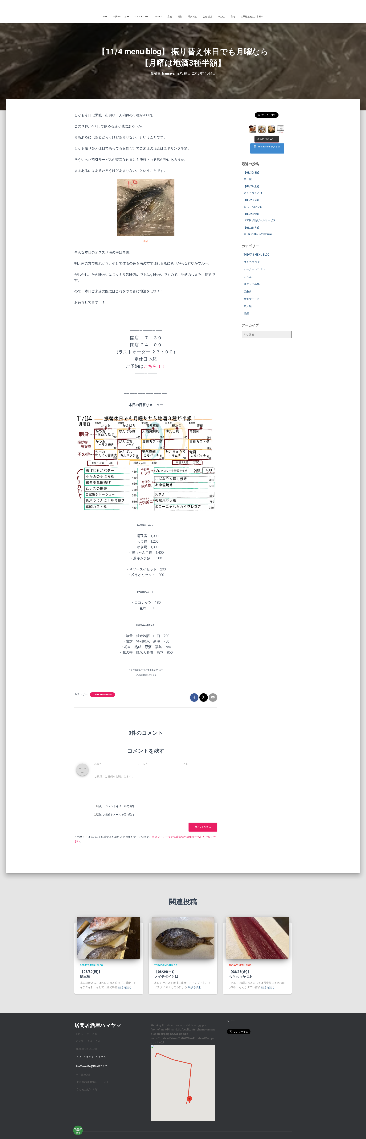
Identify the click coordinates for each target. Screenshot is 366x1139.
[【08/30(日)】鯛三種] (108, 937)
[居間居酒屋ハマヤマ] (183, 6)
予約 (232, 16)
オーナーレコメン (254, 269)
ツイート (232, 1020)
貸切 (180, 16)
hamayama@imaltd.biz (91, 1066)
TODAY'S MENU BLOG (102, 694)
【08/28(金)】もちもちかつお (241, 974)
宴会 (169, 16)
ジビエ (248, 276)
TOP (105, 16)
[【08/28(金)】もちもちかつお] (257, 937)
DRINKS (158, 16)
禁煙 (246, 313)
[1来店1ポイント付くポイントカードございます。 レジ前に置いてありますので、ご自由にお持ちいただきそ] (252, 129)
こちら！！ (155, 366)
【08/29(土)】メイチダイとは (166, 974)
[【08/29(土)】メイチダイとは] (183, 937)
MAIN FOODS (141, 16)
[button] (189, 1099)
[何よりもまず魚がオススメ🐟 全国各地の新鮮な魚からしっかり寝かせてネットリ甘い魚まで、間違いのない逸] (271, 129)
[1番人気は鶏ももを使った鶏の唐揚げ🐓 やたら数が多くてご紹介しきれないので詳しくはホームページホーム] (262, 129)
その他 (221, 16)
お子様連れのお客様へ (252, 16)
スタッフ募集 (252, 284)
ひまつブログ (252, 262)
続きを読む (125, 987)
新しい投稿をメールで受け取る (116, 814)
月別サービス (252, 298)
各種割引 (207, 16)
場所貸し (192, 16)
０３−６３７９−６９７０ (91, 1057)
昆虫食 (248, 291)
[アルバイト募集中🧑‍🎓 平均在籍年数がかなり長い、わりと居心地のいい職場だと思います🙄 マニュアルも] (280, 129)
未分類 (248, 306)
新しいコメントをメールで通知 (116, 806)
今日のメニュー (121, 16)
